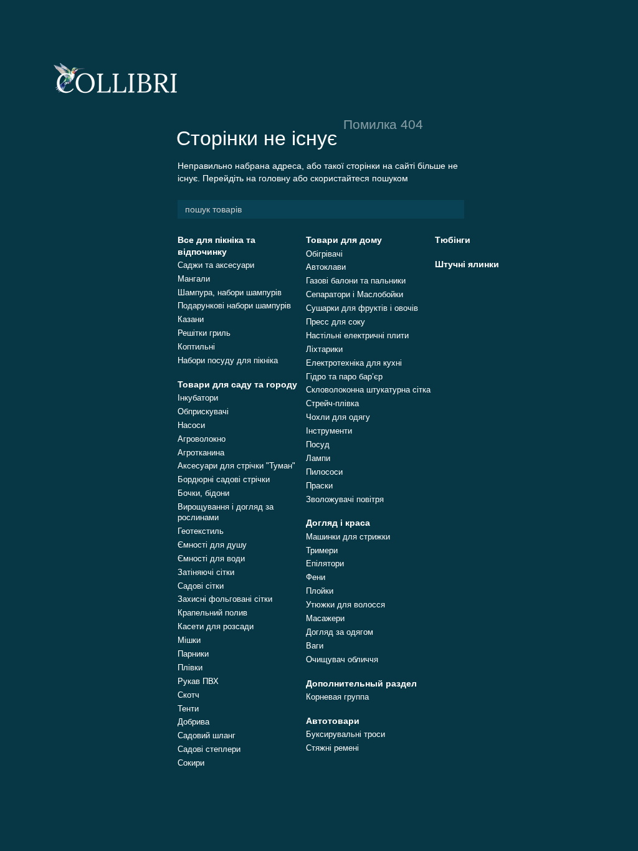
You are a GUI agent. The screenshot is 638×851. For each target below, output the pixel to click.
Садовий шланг (207, 735)
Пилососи (324, 472)
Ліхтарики (324, 349)
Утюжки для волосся (345, 604)
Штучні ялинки (467, 264)
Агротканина (201, 452)
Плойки (319, 591)
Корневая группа (337, 696)
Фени (315, 577)
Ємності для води (211, 558)
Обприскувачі (203, 411)
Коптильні (196, 346)
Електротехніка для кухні (354, 363)
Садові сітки (201, 586)
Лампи (318, 458)
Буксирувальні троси (345, 734)
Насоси (191, 425)
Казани (191, 319)
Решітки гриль (204, 333)
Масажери (325, 618)
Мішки (189, 640)
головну (274, 178)
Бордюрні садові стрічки (224, 479)
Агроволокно (202, 439)
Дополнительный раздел (361, 683)
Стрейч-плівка (332, 403)
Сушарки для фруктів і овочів (362, 308)
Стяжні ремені (332, 748)
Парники (193, 653)
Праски (319, 485)
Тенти (188, 708)
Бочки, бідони (203, 493)
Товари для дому (344, 240)
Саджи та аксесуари (216, 265)
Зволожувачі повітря (345, 499)
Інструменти (329, 430)
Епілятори (325, 563)
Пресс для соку (335, 321)
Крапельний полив (212, 612)
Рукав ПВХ (198, 681)
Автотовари (332, 721)
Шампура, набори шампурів (230, 292)
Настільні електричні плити (357, 335)
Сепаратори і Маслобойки (354, 294)
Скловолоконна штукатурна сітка (368, 389)
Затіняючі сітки (206, 572)
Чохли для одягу (338, 417)
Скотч (188, 695)
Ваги (314, 645)
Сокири (191, 763)
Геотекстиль (201, 531)
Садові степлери (209, 749)
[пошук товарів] (454, 209)
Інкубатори (198, 397)
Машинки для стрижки (348, 536)
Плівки (190, 667)
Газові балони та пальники (356, 280)
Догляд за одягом (339, 632)
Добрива (193, 721)
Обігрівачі (324, 254)
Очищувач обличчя (342, 659)
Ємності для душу (212, 544)
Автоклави (326, 267)
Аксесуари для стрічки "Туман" (236, 465)
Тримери (322, 550)
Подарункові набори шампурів (234, 305)
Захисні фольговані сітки (225, 599)
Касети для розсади (216, 626)
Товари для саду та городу (237, 384)
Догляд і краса (338, 523)
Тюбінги (452, 240)
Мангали (194, 278)
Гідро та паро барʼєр (344, 376)
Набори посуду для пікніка (228, 360)
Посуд (318, 444)
